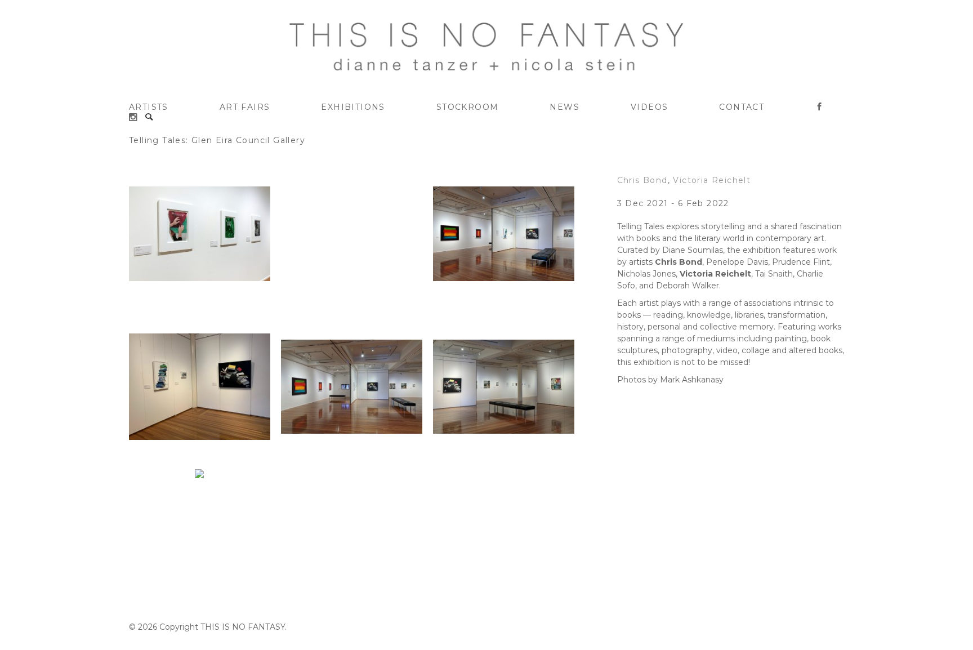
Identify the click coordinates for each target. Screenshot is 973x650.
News (564, 107)
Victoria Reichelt (712, 180)
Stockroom (467, 107)
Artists (148, 107)
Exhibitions (353, 107)
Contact (741, 107)
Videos (649, 107)
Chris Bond (642, 180)
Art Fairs (245, 107)
